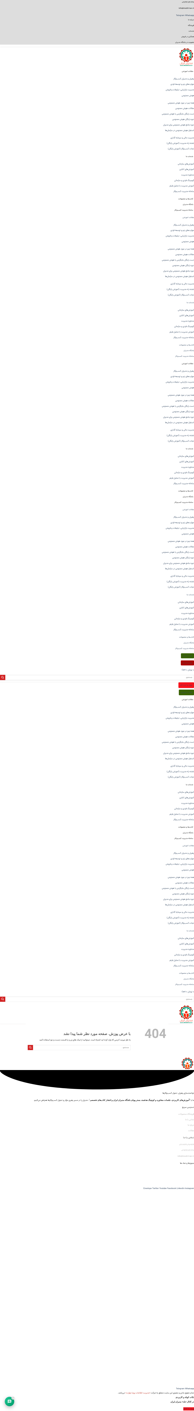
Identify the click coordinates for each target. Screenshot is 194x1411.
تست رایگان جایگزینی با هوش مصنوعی (178, 114)
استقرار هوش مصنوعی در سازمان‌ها (179, 130)
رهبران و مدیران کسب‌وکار (183, 79)
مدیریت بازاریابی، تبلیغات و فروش (180, 89)
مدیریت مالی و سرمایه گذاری (182, 138)
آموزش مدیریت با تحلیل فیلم (182, 186)
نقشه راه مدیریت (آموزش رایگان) (180, 143)
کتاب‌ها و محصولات (185, 199)
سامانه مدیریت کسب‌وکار (183, 191)
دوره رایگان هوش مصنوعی (183, 119)
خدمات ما (189, 156)
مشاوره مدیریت (187, 175)
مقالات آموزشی (187, 71)
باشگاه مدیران (188, 204)
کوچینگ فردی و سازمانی (184, 180)
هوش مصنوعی (188, 95)
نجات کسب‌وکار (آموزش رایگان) (181, 148)
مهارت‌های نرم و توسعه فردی (182, 84)
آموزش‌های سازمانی (186, 164)
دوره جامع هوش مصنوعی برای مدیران (178, 125)
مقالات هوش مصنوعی (184, 108)
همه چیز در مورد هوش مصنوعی (181, 103)
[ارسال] (2, 677)
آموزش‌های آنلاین (186, 169)
